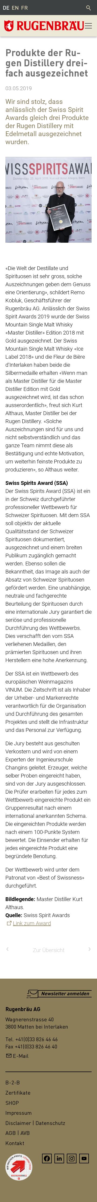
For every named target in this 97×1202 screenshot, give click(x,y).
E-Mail (21, 1055)
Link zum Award (32, 923)
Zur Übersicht (48, 950)
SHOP (12, 1102)
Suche (89, 7)
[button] (88, 25)
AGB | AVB (17, 1133)
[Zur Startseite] (31, 25)
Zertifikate (17, 1092)
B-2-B (12, 1082)
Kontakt (14, 1143)
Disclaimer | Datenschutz (35, 1123)
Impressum (18, 1112)
